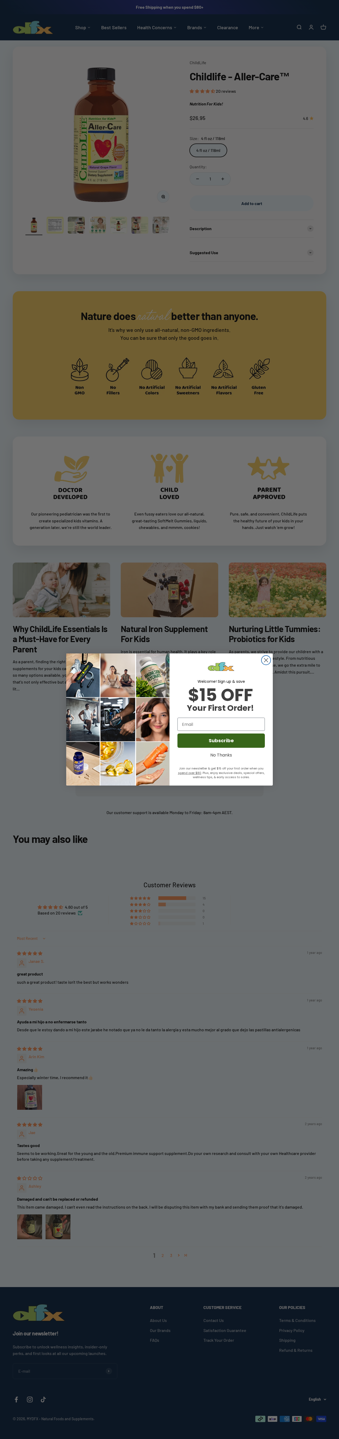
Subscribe (221, 740)
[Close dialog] (266, 660)
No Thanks (221, 754)
